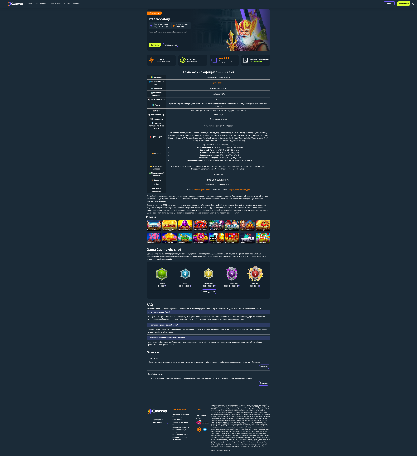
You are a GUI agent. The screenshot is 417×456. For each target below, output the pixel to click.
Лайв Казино (40, 4)
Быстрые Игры (55, 4)
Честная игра (177, 419)
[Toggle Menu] (5, 4)
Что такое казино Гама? (160, 312)
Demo (153, 229)
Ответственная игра (180, 422)
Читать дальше (170, 45)
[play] (153, 223)
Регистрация (403, 4)
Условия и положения (180, 414)
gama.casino (218, 83)
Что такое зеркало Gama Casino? (164, 325)
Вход (388, 4)
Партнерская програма (157, 420)
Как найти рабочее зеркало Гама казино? (167, 337)
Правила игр (177, 417)
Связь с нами (201, 415)
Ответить (264, 367)
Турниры (76, 4)
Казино (29, 4)
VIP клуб (199, 418)
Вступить (155, 45)
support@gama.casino (201, 190)
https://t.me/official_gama (240, 190)
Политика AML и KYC (180, 434)
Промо (67, 4)
